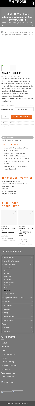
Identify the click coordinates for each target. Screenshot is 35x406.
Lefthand (7, 285)
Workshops (6, 331)
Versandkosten (15, 76)
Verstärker (5, 328)
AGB (3, 350)
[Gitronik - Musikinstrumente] (18, 3)
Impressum (5, 346)
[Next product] (3, 26)
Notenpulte (6, 301)
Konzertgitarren (9, 282)
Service (4, 358)
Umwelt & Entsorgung (9, 365)
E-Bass (6, 273)
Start (4, 23)
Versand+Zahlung (7, 362)
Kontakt (4, 343)
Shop (9, 23)
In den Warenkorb (21, 116)
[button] (2, 3)
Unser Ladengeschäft (8, 354)
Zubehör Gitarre (9, 293)
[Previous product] (31, 26)
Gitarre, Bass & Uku (18, 23)
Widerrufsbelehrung (8, 373)
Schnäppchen (7, 305)
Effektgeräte (8, 279)
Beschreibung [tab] (7, 137)
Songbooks (6, 309)
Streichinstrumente (8, 316)
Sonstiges (5, 313)
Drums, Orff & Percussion (11, 261)
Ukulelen (30, 23)
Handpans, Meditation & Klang (13, 298)
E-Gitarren (7, 276)
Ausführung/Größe (7, 109)
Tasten (4, 324)
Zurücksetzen (29, 106)
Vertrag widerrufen (7, 377)
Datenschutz (5, 369)
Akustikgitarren (8, 268)
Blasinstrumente (8, 257)
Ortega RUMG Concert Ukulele (8, 229)
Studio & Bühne (7, 320)
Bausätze (7, 271)
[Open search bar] (6, 3)
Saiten (6, 288)
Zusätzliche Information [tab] (11, 140)
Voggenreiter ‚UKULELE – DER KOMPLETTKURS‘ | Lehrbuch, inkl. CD (25, 231)
